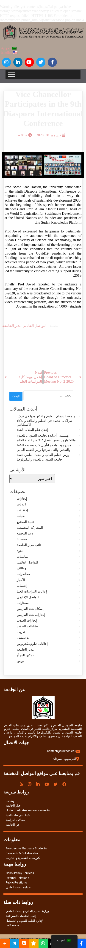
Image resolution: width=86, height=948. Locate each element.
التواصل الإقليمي (28, 597)
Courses (22, 539)
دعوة (20, 551)
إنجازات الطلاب (27, 620)
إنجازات (22, 498)
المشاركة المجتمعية (30, 527)
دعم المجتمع (25, 533)
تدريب (21, 632)
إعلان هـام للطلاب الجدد (32, 429)
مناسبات (22, 556)
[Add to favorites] (34, 943)
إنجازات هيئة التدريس (31, 614)
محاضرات (23, 574)
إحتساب (22, 585)
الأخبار (21, 580)
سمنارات (23, 603)
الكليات (21, 516)
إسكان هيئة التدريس (30, 608)
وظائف (21, 568)
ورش (20, 661)
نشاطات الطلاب (27, 626)
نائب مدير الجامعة (29, 545)
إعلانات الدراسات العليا (32, 591)
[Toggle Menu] (11, 75)
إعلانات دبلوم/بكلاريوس (32, 644)
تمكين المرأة (25, 655)
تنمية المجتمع (25, 522)
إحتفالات (22, 510)
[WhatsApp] (43, 943)
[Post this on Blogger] (24, 943)
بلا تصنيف (23, 638)
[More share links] (5, 943)
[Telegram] (14, 943)
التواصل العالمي (34, 326)
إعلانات (21, 504)
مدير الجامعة (12, 326)
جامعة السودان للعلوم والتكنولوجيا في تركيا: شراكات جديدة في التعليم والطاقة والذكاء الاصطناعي (46, 420)
